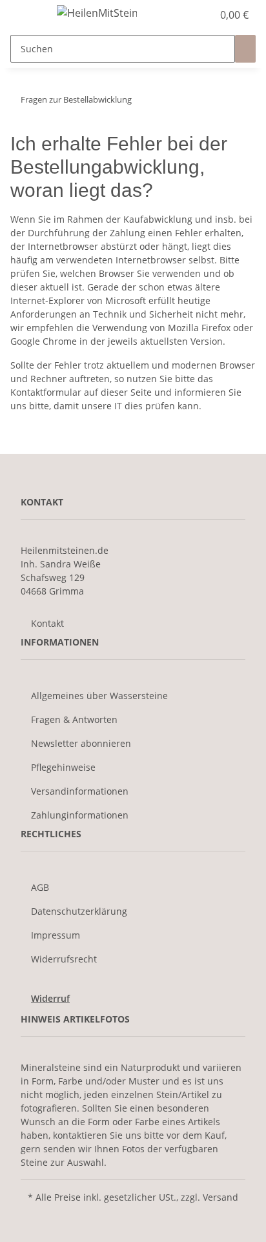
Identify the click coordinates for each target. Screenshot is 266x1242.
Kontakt (47, 623)
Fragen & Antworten (74, 719)
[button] (188, 15)
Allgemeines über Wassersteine (99, 695)
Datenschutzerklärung (79, 911)
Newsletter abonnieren (81, 743)
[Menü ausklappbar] (26, 15)
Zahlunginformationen (79, 815)
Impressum (55, 935)
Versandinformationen (79, 791)
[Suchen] (245, 49)
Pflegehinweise (63, 767)
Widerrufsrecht (64, 959)
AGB (40, 887)
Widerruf (50, 998)
